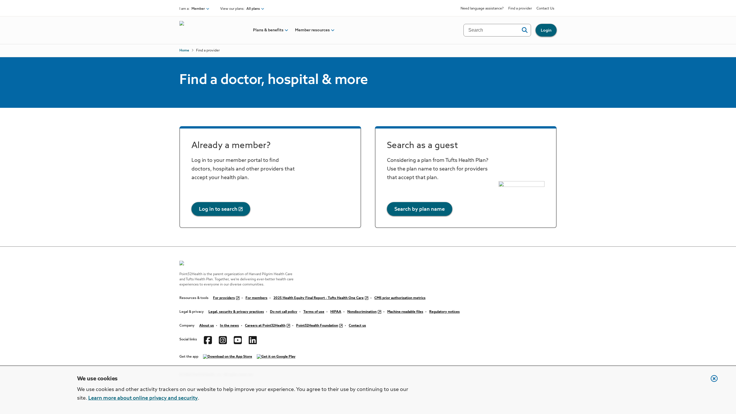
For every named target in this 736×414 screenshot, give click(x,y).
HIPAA (335, 312)
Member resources (312, 30)
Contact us (357, 325)
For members (256, 298)
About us (206, 325)
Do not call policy (283, 312)
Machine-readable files (405, 312)
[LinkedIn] (252, 339)
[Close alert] (711, 381)
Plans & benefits (268, 30)
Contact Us (545, 8)
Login (546, 30)
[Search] (524, 30)
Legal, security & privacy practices (236, 312)
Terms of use (313, 312)
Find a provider (520, 8)
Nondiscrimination (362, 312)
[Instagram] (222, 339)
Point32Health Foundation (317, 325)
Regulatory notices (444, 312)
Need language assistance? (482, 8)
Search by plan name (419, 209)
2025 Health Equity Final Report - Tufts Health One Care (318, 298)
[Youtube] (237, 339)
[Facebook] (208, 339)
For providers (224, 298)
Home (184, 50)
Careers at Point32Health (265, 325)
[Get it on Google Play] (276, 357)
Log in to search (218, 209)
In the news (229, 325)
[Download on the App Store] (227, 357)
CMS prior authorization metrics (399, 298)
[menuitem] (268, 30)
